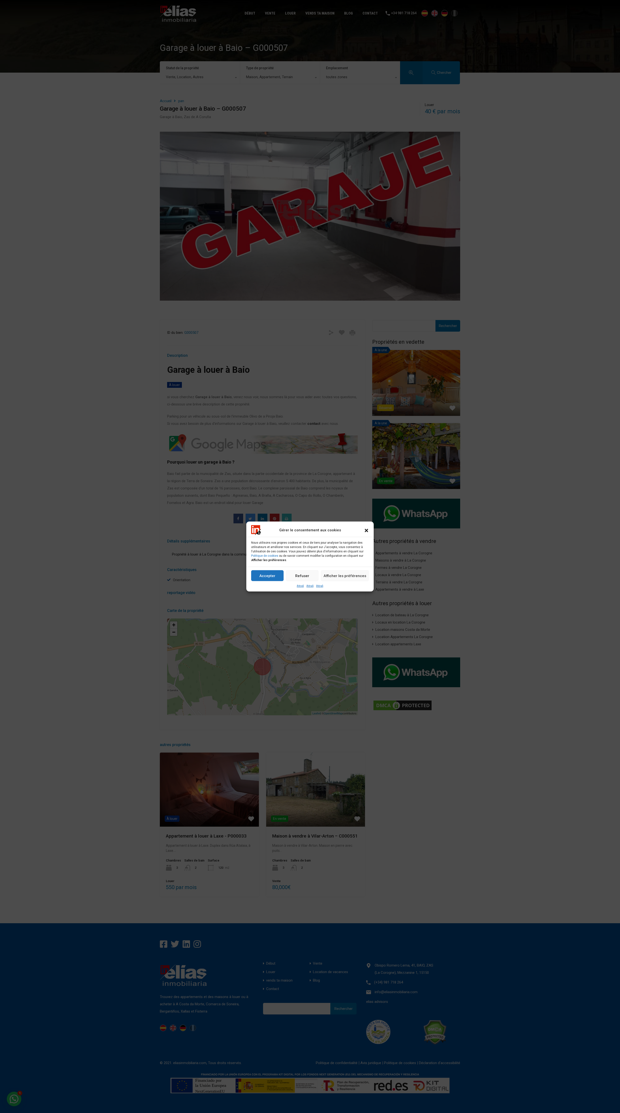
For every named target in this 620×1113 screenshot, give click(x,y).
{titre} (300, 586)
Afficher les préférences (345, 575)
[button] (366, 530)
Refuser (302, 575)
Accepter (267, 575)
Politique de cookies (264, 555)
